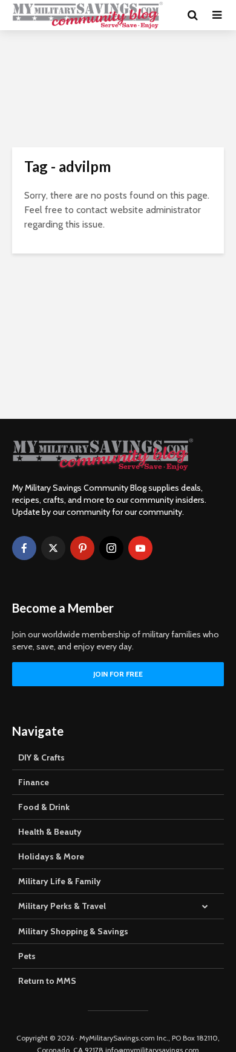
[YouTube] (140, 548)
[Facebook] (24, 548)
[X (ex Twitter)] (53, 548)
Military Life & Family (59, 881)
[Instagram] (111, 548)
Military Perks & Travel (62, 906)
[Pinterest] (82, 548)
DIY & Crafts (41, 757)
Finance (33, 782)
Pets (27, 956)
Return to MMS (47, 980)
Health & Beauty (50, 831)
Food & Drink (44, 807)
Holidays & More (51, 856)
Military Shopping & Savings (73, 931)
